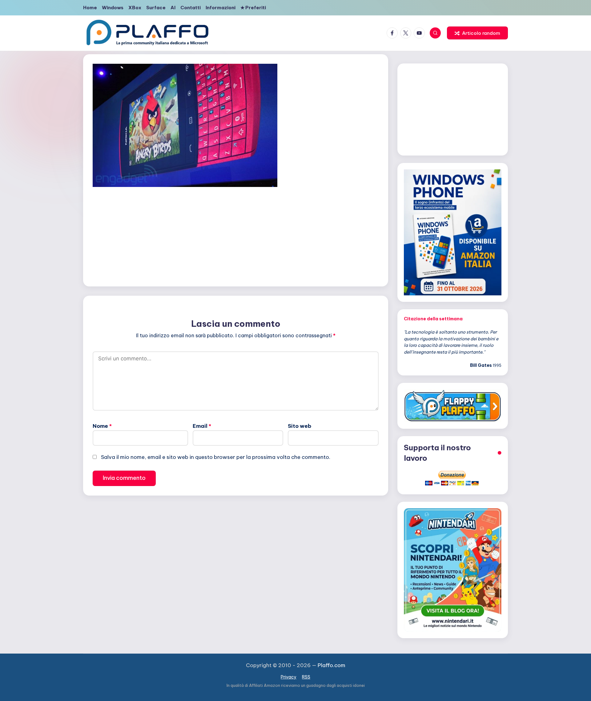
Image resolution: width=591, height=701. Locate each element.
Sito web (299, 426)
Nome (102, 426)
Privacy (288, 677)
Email (202, 426)
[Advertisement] (236, 235)
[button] (477, 32)
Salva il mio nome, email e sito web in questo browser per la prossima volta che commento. (215, 457)
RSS (306, 677)
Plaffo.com (331, 665)
